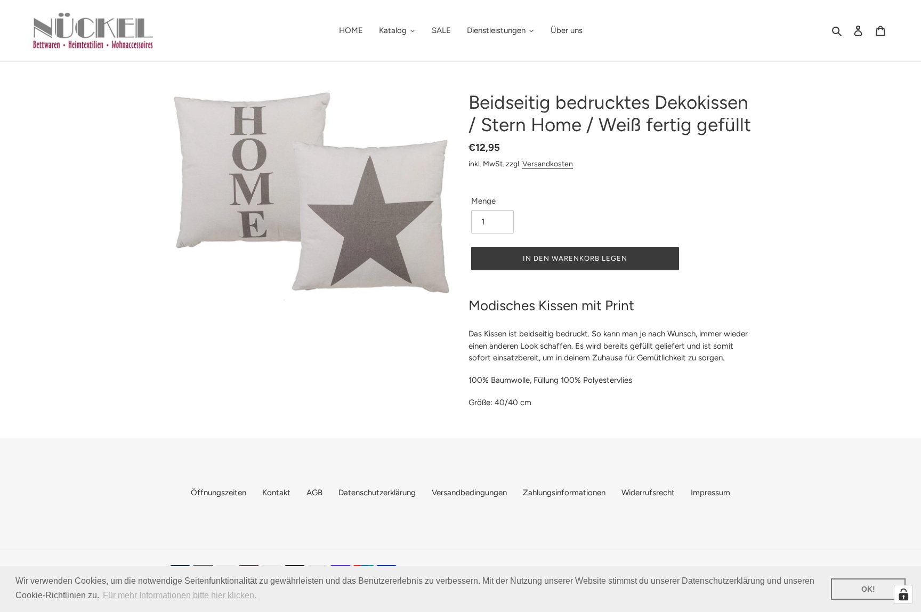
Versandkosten (547, 163)
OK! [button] (868, 589)
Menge (483, 201)
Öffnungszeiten (218, 492)
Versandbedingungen (469, 492)
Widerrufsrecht (648, 492)
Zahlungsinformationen (564, 492)
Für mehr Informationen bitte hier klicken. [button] (179, 595)
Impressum (710, 492)
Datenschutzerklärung (377, 492)
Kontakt (276, 492)
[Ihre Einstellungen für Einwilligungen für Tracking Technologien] (903, 594)
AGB (314, 492)
